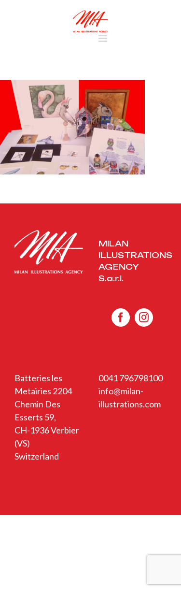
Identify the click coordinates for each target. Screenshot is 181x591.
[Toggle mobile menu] (103, 38)
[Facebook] (120, 317)
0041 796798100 (130, 378)
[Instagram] (144, 317)
